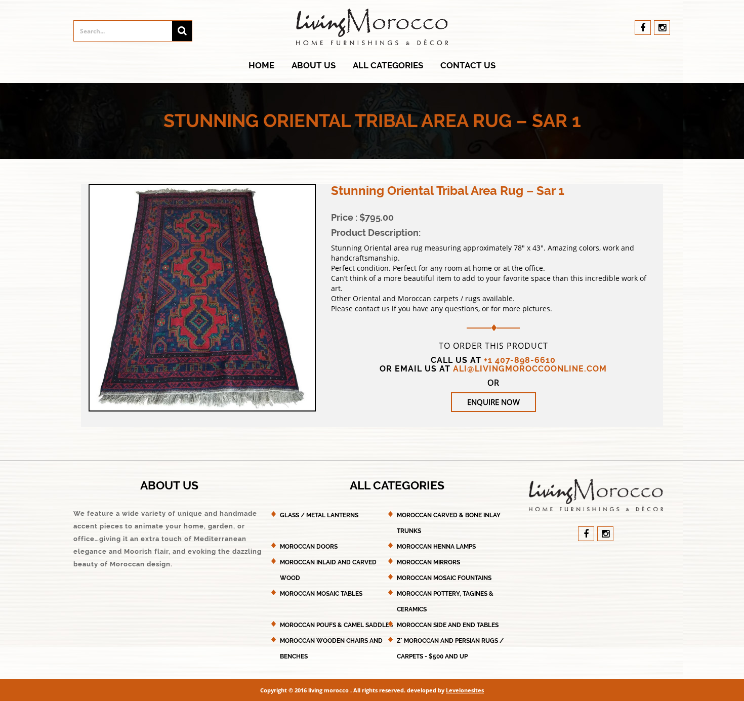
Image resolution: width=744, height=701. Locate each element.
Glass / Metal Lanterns (319, 515)
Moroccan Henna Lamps (436, 546)
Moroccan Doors (309, 546)
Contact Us (467, 65)
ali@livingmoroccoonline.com (530, 369)
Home (261, 65)
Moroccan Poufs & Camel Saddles (336, 625)
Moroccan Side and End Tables (448, 625)
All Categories (388, 65)
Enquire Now (493, 402)
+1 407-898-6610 (520, 360)
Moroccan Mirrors (428, 562)
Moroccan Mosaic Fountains (444, 578)
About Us (314, 65)
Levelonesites (465, 690)
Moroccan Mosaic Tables (321, 593)
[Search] (182, 31)
